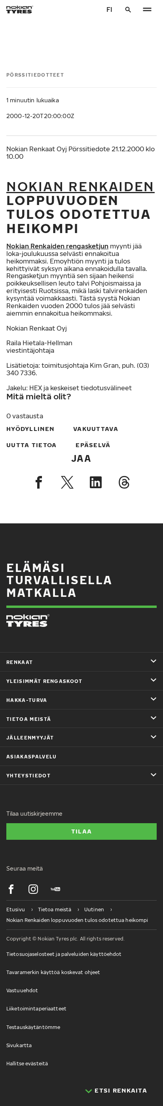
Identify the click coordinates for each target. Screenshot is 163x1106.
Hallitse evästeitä (27, 1063)
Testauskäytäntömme (33, 1027)
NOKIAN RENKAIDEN (80, 186)
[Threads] (124, 482)
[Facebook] (38, 482)
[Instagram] (33, 889)
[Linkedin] (95, 482)
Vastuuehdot (22, 990)
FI (109, 9)
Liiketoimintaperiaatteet (36, 1009)
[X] (67, 482)
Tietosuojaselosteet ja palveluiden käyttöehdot (64, 954)
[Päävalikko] (147, 9)
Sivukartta (19, 1045)
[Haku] (128, 9)
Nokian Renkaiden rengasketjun (57, 246)
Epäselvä (93, 444)
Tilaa (81, 831)
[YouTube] (55, 889)
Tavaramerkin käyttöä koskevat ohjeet (53, 972)
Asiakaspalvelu (31, 757)
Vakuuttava (95, 428)
